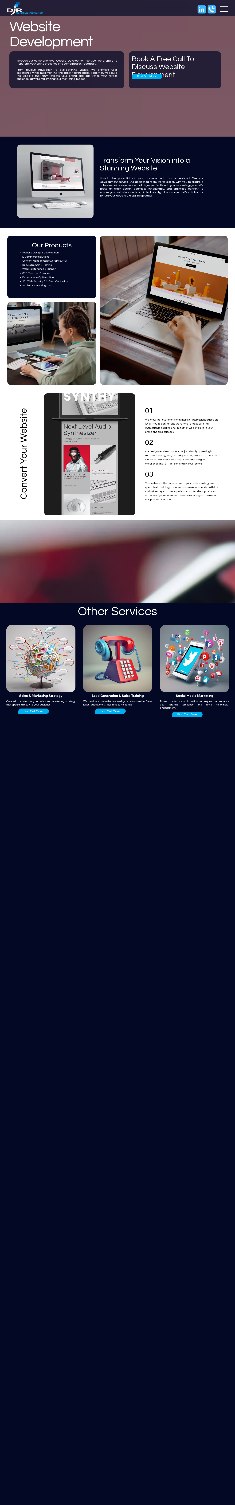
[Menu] (224, 9)
